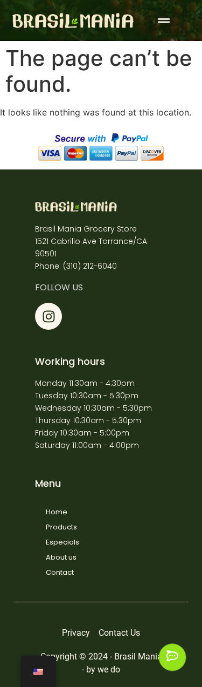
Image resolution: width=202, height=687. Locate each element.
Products (61, 527)
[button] (166, 20)
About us (61, 557)
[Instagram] (48, 316)
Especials (62, 542)
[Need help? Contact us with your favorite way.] (172, 657)
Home (56, 512)
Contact (60, 572)
